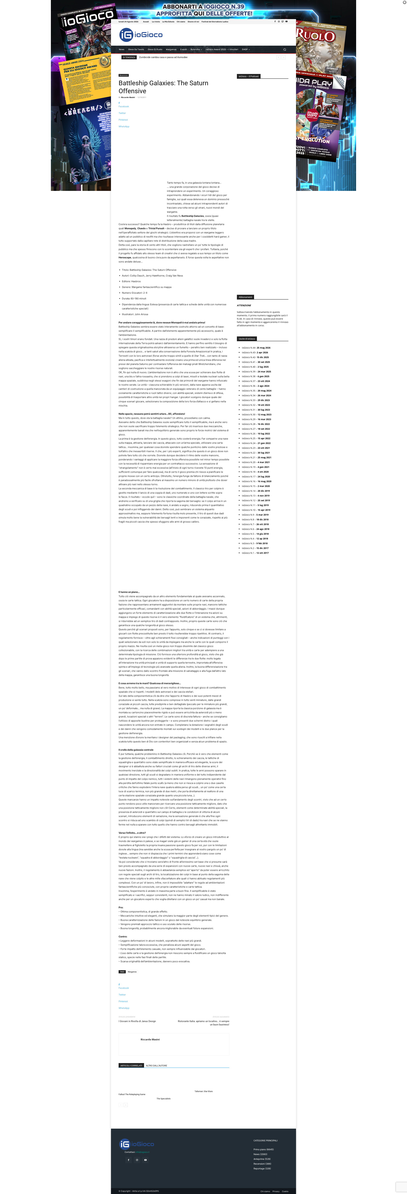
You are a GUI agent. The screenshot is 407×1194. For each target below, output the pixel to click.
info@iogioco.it (142, 1152)
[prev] (278, 57)
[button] (284, 49)
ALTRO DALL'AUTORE (156, 1065)
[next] (284, 57)
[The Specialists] (174, 1084)
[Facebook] (275, 22)
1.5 (240, 182)
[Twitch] (283, 22)
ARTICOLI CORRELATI (131, 1065)
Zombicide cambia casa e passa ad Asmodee (163, 57)
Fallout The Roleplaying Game (132, 1094)
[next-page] (126, 1105)
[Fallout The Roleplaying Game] (136, 1082)
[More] (174, 132)
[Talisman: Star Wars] (212, 1080)
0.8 (240, 168)
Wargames (132, 972)
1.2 (240, 178)
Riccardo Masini (128, 97)
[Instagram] (279, 22)
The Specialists (164, 1098)
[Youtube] (286, 22)
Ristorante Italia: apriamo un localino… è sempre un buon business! (203, 1023)
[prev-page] (121, 1105)
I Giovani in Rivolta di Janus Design (137, 1021)
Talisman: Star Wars (204, 1091)
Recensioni (124, 75)
